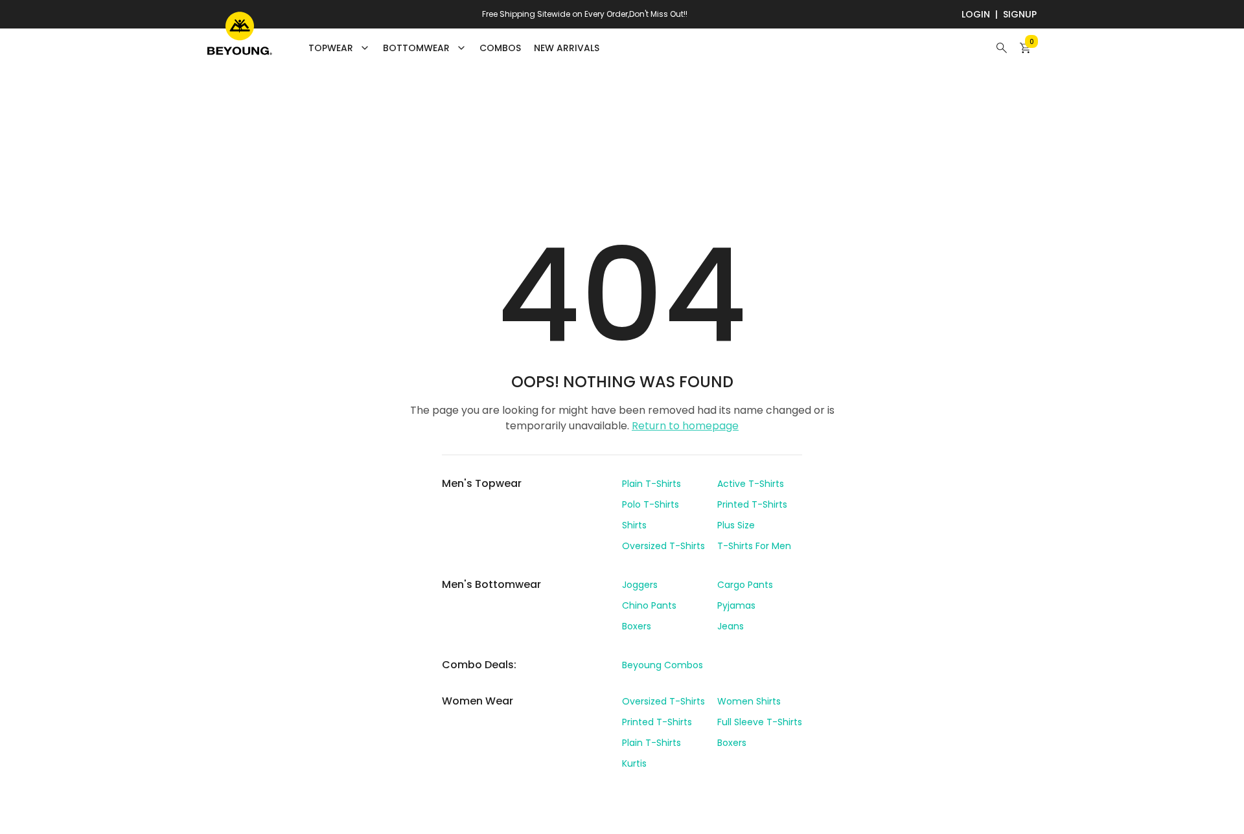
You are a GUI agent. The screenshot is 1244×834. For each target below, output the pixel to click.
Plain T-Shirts (651, 483)
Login (976, 14)
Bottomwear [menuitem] (416, 47)
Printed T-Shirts (752, 504)
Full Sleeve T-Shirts (759, 722)
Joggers (640, 584)
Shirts (634, 525)
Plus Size (736, 525)
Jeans (730, 626)
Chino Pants (649, 605)
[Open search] (1001, 48)
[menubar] (454, 48)
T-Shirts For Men (754, 545)
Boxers (636, 626)
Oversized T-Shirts (663, 545)
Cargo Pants (745, 584)
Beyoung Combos (662, 665)
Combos (500, 47)
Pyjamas (736, 605)
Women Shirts (749, 701)
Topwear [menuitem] (330, 47)
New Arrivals (566, 47)
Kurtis (634, 763)
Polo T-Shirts (650, 504)
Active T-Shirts (750, 483)
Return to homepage (685, 425)
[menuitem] (500, 48)
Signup (1020, 14)
